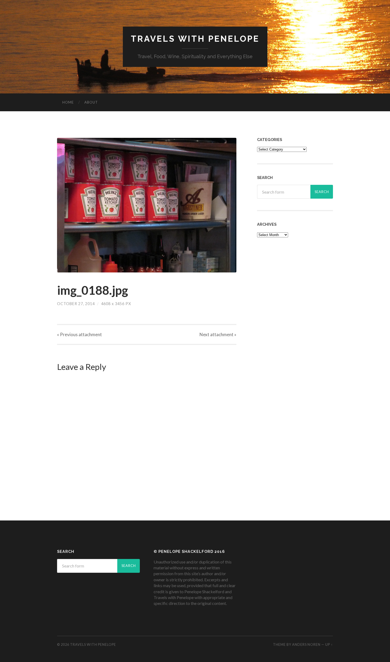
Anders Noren (306, 644)
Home (68, 102)
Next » (218, 334)
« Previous (79, 334)
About (91, 102)
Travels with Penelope (195, 39)
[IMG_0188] (146, 205)
